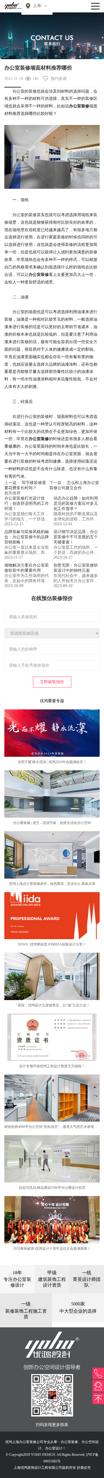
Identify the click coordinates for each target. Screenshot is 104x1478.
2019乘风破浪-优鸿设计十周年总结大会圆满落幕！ (52, 1249)
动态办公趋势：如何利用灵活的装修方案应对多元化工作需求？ (75, 503)
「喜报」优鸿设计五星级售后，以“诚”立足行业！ (52, 1005)
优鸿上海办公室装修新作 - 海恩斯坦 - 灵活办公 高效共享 (52, 884)
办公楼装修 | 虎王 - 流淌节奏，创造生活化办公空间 (52, 823)
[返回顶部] (98, 1398)
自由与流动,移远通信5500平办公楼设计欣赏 (52, 1188)
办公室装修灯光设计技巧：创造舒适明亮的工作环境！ (26, 503)
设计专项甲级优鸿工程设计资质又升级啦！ (52, 1066)
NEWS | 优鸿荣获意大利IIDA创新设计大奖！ (52, 944)
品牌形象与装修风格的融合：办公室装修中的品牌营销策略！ (26, 537)
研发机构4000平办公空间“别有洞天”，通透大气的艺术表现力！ (52, 1127)
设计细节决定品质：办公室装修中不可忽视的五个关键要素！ (75, 537)
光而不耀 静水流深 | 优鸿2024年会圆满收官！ (52, 762)
